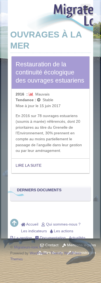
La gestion (22, 238)
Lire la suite (28, 165)
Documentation (52, 238)
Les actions (63, 231)
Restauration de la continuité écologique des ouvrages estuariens (50, 72)
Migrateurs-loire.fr (27, 247)
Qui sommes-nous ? (63, 224)
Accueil (31, 224)
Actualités (77, 238)
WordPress (38, 253)
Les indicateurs (34, 231)
